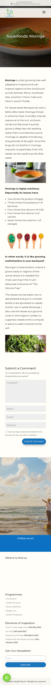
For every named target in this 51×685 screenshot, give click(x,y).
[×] (7, 678)
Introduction (11, 598)
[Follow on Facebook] (21, 544)
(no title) (9, 631)
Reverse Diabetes (13, 606)
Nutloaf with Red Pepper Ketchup (20, 639)
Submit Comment (34, 441)
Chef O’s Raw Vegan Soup (17, 627)
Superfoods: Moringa (15, 635)
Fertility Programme (14, 614)
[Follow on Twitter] (26, 544)
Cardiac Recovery (13, 602)
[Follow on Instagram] (32, 544)
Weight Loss (11, 611)
